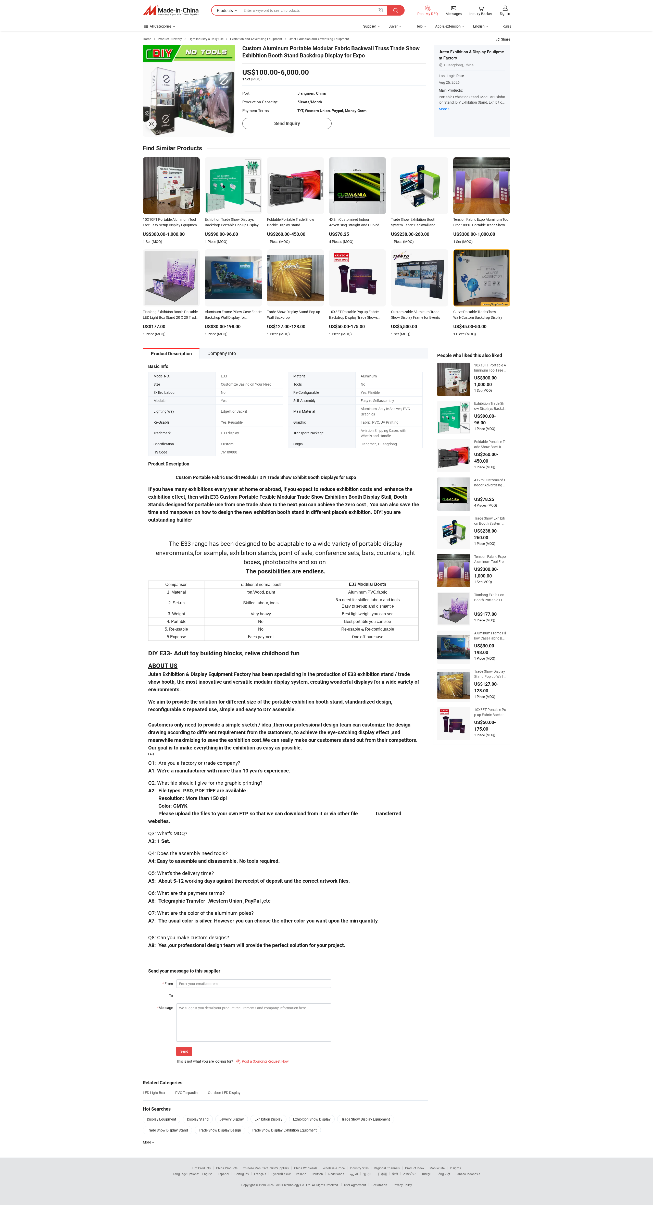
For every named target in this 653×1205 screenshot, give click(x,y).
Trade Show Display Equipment (365, 1119)
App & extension (448, 26)
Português (241, 1174)
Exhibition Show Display (312, 1119)
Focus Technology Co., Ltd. (293, 1185)
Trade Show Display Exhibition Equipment (284, 1130)
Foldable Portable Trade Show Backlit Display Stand (490, 444)
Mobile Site (437, 1168)
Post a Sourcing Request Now (262, 1061)
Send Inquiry (287, 123)
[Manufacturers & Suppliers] (170, 10)
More (443, 108)
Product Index (414, 1168)
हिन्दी (395, 1174)
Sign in (505, 13)
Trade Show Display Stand (167, 1130)
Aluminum (369, 376)
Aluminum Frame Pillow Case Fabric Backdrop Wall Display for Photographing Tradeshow (490, 636)
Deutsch (317, 1174)
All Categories (160, 26)
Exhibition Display (268, 1119)
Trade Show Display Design (220, 1130)
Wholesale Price (334, 1168)
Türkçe (426, 1174)
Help (419, 26)
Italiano (301, 1174)
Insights (455, 1168)
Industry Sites (359, 1168)
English (207, 1174)
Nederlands (336, 1174)
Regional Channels (387, 1168)
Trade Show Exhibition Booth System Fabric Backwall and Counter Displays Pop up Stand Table (490, 521)
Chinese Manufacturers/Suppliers (266, 1168)
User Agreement (355, 1185)
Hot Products (201, 1168)
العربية (353, 1174)
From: (168, 983)
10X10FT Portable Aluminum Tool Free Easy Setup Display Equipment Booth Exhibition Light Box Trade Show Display (490, 368)
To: (171, 995)
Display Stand (198, 1119)
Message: (165, 1007)
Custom (227, 443)
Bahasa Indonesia (468, 1174)
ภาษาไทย (409, 1174)
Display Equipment (161, 1119)
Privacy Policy (402, 1185)
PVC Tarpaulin (186, 1092)
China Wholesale (305, 1168)
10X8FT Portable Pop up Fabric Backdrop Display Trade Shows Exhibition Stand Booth (490, 712)
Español (223, 1174)
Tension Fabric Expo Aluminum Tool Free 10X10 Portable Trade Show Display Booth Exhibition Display (490, 559)
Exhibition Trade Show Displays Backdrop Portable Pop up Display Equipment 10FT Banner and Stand (490, 406)
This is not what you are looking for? (204, 1061)
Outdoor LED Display (224, 1092)
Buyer (393, 26)
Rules (507, 26)
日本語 (382, 1174)
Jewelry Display (231, 1119)
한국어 (367, 1174)
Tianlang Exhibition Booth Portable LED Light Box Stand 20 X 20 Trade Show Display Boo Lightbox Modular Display (489, 597)
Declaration (379, 1185)
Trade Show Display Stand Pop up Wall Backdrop (490, 674)
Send (184, 1051)
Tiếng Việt (443, 1174)
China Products (226, 1168)
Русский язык (281, 1174)
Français (260, 1174)
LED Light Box (154, 1092)
